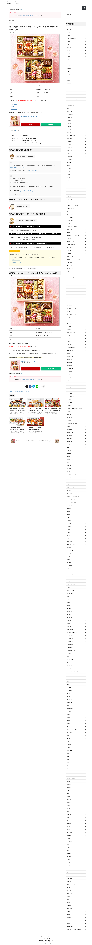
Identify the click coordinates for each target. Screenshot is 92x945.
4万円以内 (69, 68)
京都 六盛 (69, 387)
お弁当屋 (69, 120)
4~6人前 (68, 65)
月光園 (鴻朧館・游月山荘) (72, 672)
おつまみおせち (70, 117)
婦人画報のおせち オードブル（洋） (29, 116)
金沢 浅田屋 (69, 866)
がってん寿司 (69, 132)
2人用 (68, 44)
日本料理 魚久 (70, 647)
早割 (68, 656)
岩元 (68, 599)
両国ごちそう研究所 (71, 332)
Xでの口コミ (14, 104)
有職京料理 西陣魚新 (71, 675)
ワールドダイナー (70, 323)
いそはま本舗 (70, 114)
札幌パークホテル (70, 684)
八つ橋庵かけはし (70, 435)
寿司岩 (68, 581)
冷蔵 (68, 447)
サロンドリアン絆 (70, 241)
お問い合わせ (41, 936)
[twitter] (26, 386)
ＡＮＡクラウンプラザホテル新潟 (74, 929)
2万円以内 (69, 41)
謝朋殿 (68, 829)
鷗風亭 (68, 923)
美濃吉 (68, 796)
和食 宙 (68, 532)
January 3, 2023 (33, 170)
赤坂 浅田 (69, 838)
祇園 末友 (69, 756)
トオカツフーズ (70, 253)
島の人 (68, 602)
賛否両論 (69, 835)
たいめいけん (70, 156)
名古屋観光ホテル (70, 505)
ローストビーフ (70, 320)
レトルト (69, 311)
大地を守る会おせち (71, 544)
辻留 (68, 844)
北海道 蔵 (69, 469)
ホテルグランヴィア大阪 (72, 287)
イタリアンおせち (70, 202)
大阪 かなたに (70, 550)
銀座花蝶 (69, 890)
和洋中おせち (70, 523)
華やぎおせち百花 (70, 814)
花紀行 (68, 808)
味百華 (68, 514)
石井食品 (69, 747)
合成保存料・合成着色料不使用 (73, 496)
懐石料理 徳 (69, 614)
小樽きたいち (70, 587)
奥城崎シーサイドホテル (72, 559)
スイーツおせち (70, 247)
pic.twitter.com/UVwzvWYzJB (17, 167)
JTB (68, 102)
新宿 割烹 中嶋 (70, 629)
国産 (68, 538)
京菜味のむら (70, 381)
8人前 (68, 96)
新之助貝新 (69, 626)
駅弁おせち (69, 911)
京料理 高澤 (69, 372)
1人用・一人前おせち (71, 38)
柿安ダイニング (70, 699)
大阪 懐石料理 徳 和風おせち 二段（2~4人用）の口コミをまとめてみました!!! (17, 429)
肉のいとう (69, 802)
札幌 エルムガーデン (71, 678)
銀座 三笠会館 (70, 878)
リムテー (69, 302)
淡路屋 (68, 723)
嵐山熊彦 (69, 608)
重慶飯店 (69, 853)
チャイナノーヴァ (70, 250)
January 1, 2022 (29, 194)
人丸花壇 (69, 414)
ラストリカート (70, 299)
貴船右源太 (69, 832)
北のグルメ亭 (70, 459)
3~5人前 (68, 53)
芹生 (68, 811)
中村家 (68, 335)
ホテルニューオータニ (71, 290)
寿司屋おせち (70, 578)
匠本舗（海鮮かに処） (71, 17)
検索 (84, 8)
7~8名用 (68, 93)
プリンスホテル (70, 271)
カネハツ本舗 (70, 220)
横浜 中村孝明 (70, 708)
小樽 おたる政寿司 (71, 584)
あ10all (68, 108)
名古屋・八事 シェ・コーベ (72, 499)
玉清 (68, 741)
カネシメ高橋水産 (70, 217)
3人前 (68, 59)
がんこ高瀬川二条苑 (71, 135)
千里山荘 (69, 481)
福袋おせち (69, 787)
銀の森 (68, 875)
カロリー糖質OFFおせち (72, 226)
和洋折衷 (69, 526)
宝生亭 (68, 572)
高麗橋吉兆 (69, 917)
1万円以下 (69, 35)
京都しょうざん (70, 399)
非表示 (16, 130)
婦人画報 (27, 391)
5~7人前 (68, 77)
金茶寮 (68, 869)
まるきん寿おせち (70, 187)
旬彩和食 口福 (70, 659)
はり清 (68, 178)
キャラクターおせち (71, 232)
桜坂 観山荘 (69, 702)
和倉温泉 (69, 520)
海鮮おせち (69, 720)
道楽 (68, 850)
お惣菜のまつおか (70, 123)
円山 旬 (68, 444)
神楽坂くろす (70, 775)
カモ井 (68, 223)
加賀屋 (68, 456)
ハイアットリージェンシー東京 (73, 259)
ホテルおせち (70, 281)
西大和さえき (70, 826)
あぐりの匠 (69, 111)
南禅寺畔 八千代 (70, 487)
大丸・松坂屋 (70, 541)
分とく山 (69, 450)
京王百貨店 (69, 378)
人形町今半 (69, 417)
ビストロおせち (70, 262)
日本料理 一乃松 (70, 638)
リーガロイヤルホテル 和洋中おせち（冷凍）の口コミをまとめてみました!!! (35, 410)
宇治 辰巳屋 (69, 566)
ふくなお (69, 181)
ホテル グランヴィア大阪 (72, 278)
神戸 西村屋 (69, 766)
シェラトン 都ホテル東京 (72, 244)
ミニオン (69, 296)
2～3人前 (69, 47)
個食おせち (69, 426)
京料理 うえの (70, 356)
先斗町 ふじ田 (70, 432)
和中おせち (69, 517)
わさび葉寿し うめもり (72, 196)
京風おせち (69, 411)
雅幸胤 (68, 902)
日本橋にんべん (70, 653)
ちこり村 (69, 162)
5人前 (68, 87)
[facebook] (30, 386)
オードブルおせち (21, 391)
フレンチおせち (70, 265)
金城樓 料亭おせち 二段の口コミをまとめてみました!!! (35, 428)
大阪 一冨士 (69, 553)
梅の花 (68, 705)
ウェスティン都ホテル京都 (72, 205)
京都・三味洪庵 (70, 402)
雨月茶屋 (69, 905)
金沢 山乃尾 (69, 863)
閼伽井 (68, 899)
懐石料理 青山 (70, 617)
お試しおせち (70, 129)
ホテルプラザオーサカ (71, 293)
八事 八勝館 (69, 438)
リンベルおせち (70, 305)
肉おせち (69, 799)
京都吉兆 (69, 405)
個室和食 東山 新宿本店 (72, 423)
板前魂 (68, 693)
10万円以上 (69, 29)
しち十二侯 (69, 147)
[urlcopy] (43, 386)
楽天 (30, 124)
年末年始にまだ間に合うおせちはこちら (30, 15)
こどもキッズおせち (71, 144)
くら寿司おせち (70, 141)
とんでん (69, 171)
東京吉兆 (69, 687)
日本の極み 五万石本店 (72, 632)
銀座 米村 (69, 881)
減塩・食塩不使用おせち (72, 729)
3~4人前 (11, 391)
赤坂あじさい (70, 841)
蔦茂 (68, 820)
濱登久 (68, 735)
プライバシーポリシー (49, 936)
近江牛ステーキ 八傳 (71, 847)
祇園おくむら (70, 759)
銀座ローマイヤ (70, 887)
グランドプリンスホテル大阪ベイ (74, 235)
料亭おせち (69, 623)
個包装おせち (70, 420)
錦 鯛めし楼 (69, 893)
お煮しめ (69, 126)
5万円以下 (69, 84)
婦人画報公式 (51, 124)
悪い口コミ (14, 106)
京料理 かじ (69, 359)
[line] (37, 386)
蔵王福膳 (69, 823)
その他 (68, 153)
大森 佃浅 (69, 547)
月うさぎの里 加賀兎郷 (72, 669)
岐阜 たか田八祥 (70, 593)
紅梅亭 (68, 793)
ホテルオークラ (70, 284)
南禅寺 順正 (69, 484)
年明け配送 (69, 611)
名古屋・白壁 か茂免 (71, 502)
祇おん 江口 (69, 750)
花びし (68, 805)
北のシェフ (69, 462)
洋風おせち (69, 717)
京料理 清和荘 (70, 368)
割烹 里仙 (69, 453)
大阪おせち (69, 556)
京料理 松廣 (69, 365)
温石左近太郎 (70, 732)
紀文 (68, 790)
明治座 (68, 663)
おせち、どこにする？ (13, 4)
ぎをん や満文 (70, 138)
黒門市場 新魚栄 (70, 926)
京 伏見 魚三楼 (70, 350)
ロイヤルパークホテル (71, 314)
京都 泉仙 (69, 390)
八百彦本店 (69, 441)
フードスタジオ (70, 268)
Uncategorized (70, 105)
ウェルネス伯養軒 (70, 208)
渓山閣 (68, 726)
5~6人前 (68, 74)
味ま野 (68, 511)
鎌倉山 (68, 896)
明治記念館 (69, 666)
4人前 (68, 71)
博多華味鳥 (69, 493)
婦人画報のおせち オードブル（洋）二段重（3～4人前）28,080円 (28, 143)
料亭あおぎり (70, 620)
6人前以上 (69, 90)
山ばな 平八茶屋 (70, 590)
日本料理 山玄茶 (70, 641)
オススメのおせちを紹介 (46, 938)
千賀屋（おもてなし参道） (72, 478)
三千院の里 (69, 326)
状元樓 (68, 738)
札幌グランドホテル (71, 681)
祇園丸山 (69, 763)
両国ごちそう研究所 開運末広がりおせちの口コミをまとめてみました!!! (53, 410)
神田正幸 (69, 781)
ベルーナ (69, 275)
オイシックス (70, 211)
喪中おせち (69, 535)
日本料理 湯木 (70, 644)
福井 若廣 (69, 784)
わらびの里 (69, 199)
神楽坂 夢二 (69, 772)
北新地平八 (69, 465)
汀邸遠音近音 (70, 711)
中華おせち (69, 341)
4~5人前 (68, 62)
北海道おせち (70, 472)
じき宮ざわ (69, 150)
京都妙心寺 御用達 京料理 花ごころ (74, 408)
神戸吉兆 (69, 769)
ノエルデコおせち (70, 256)
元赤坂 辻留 (69, 429)
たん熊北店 (69, 159)
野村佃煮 (69, 856)
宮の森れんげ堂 (70, 575)
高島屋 (68, 914)
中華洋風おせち (70, 344)
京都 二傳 (69, 384)
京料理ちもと (70, 375)
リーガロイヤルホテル (71, 308)
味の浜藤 (69, 508)
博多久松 (69, 14)
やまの (68, 190)
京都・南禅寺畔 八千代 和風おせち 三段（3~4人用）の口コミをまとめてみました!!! (17, 410)
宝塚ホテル (69, 569)
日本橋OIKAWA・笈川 (71, 650)
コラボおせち (70, 238)
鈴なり (68, 872)
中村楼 (68, 338)
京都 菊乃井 (69, 393)
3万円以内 (16, 391)
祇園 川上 (69, 753)
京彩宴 (68, 353)
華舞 (68, 817)
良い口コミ (14, 109)
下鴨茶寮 (69, 329)
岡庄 (68, 596)
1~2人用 (68, 32)
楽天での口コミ (16, 260)
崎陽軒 (68, 605)
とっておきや (69, 168)
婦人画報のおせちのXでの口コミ (20, 135)
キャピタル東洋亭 (70, 229)
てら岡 (68, 165)
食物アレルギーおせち (71, 908)
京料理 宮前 (69, 362)
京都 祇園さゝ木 (70, 396)
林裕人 (68, 696)
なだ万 (68, 174)
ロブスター (69, 317)
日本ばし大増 (70, 635)
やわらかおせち (70, 193)
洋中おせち (69, 714)
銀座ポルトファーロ (71, 884)
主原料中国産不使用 (71, 347)
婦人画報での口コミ (17, 262)
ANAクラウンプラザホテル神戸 (73, 99)
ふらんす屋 (69, 184)
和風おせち (69, 529)
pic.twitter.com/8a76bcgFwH (27, 191)
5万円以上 (69, 81)
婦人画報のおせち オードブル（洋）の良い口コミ (24, 140)
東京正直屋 (69, 690)
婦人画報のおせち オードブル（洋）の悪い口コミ (24, 138)
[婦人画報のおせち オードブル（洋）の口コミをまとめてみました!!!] (33, 386)
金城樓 (68, 860)
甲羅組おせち (70, 744)
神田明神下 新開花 (71, 778)
